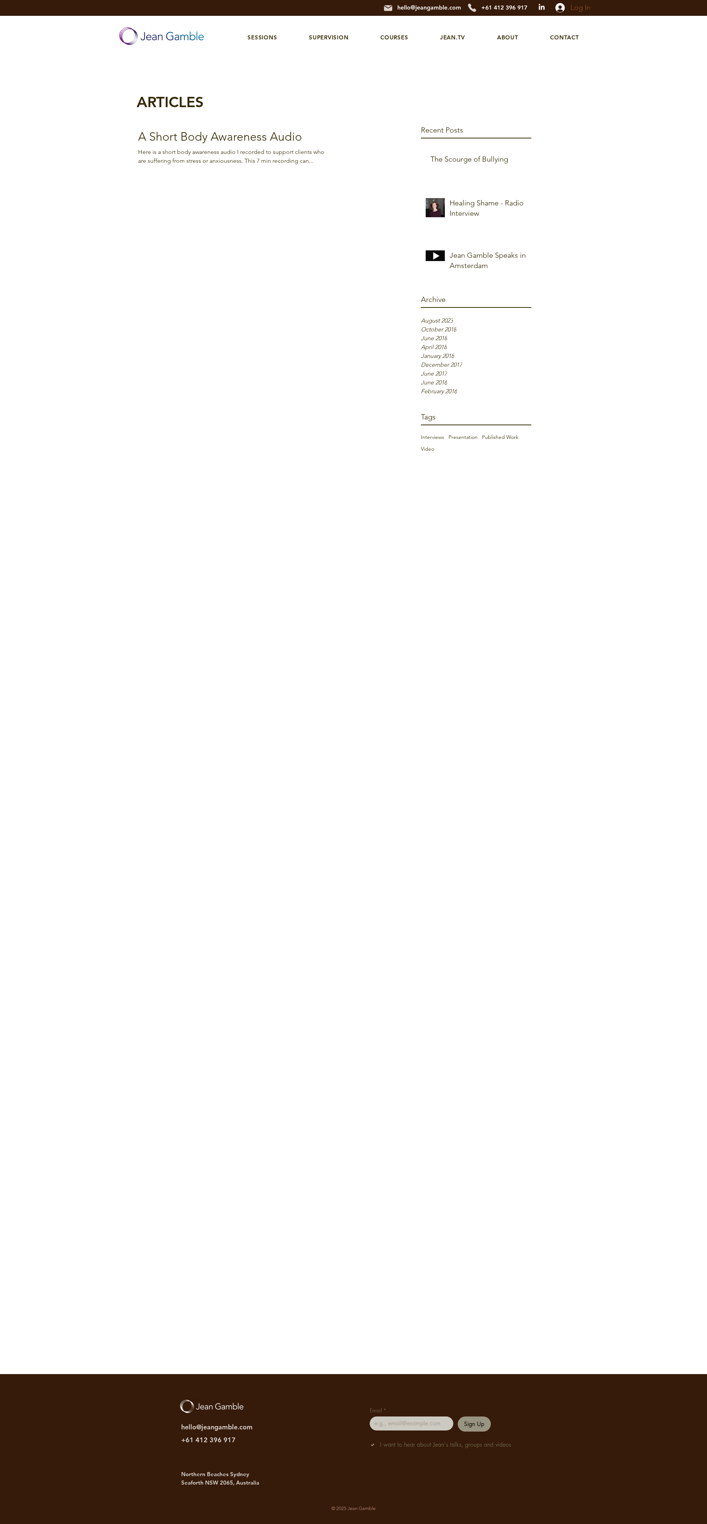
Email (378, 1410)
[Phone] (472, 8)
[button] (262, 37)
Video (427, 449)
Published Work (500, 437)
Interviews (432, 437)
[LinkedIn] (541, 7)
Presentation (463, 437)
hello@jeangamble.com (429, 7)
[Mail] (388, 8)
